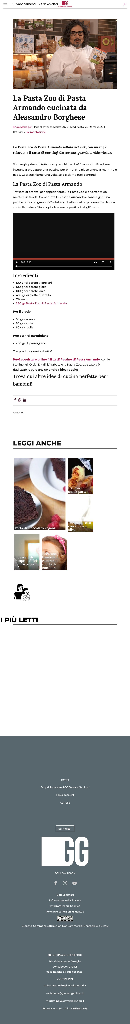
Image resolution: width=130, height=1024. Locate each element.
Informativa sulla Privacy (65, 900)
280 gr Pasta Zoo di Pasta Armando (41, 303)
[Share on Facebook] (15, 400)
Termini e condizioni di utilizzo (65, 911)
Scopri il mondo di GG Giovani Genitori (65, 787)
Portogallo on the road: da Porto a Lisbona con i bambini (57, 718)
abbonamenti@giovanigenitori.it (65, 985)
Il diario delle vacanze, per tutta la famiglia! (48, 676)
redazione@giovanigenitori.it (65, 993)
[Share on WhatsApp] (20, 400)
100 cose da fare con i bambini (37, 709)
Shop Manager (22, 126)
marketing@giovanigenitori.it (65, 1000)
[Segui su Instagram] (65, 883)
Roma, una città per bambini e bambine (44, 666)
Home (65, 779)
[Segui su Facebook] (55, 883)
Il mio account (65, 794)
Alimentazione (36, 132)
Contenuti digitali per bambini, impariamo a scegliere (55, 656)
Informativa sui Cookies (65, 905)
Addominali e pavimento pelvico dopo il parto (49, 646)
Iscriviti (62, 828)
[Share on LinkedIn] (24, 400)
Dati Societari (65, 894)
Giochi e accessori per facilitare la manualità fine (52, 637)
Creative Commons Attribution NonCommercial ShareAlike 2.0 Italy (65, 925)
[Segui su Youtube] (74, 883)
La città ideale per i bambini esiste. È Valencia (49, 699)
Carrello (65, 802)
